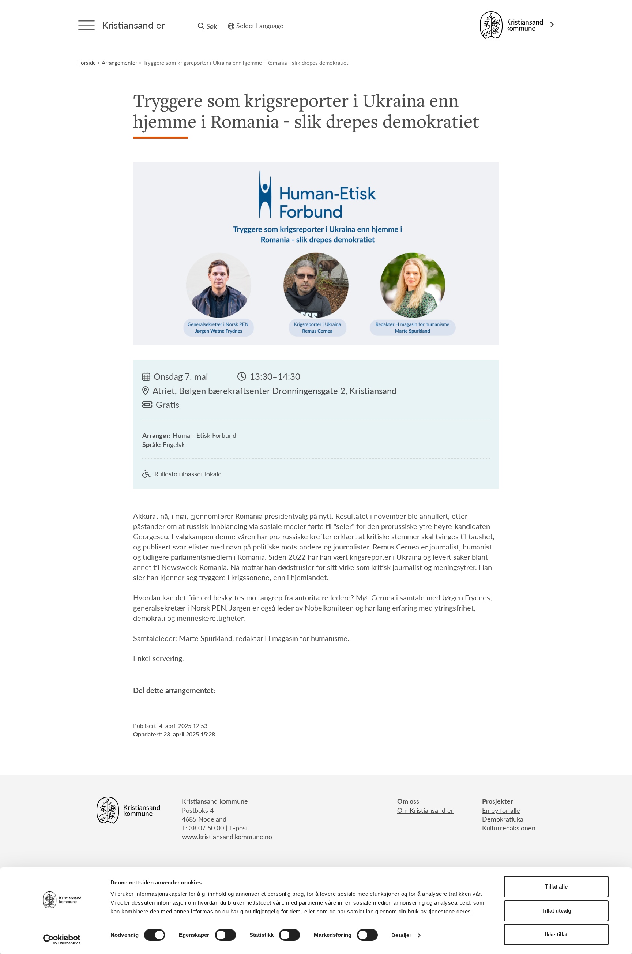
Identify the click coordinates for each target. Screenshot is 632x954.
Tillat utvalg (556, 911)
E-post (238, 827)
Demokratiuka (502, 818)
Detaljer (401, 935)
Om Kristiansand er (425, 810)
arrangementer (119, 62)
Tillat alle (556, 886)
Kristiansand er (133, 24)
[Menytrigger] (86, 25)
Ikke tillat (556, 934)
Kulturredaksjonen (508, 827)
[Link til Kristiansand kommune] (517, 25)
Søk (211, 25)
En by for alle (501, 810)
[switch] (225, 935)
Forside (87, 62)
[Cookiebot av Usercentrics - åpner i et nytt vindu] (62, 939)
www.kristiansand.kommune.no (227, 836)
